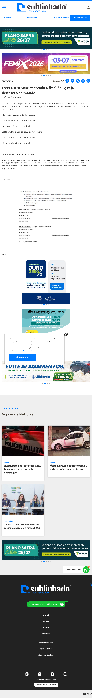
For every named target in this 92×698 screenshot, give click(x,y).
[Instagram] (27, 674)
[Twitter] (72, 81)
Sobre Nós (46, 634)
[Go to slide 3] (46, 49)
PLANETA (7, 18)
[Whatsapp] (78, 81)
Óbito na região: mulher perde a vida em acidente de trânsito (68, 467)
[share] (88, 81)
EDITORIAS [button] (78, 18)
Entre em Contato (46, 655)
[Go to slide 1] (41, 49)
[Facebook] (67, 81)
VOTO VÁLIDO (9, 521)
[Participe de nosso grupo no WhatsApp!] (76, 569)
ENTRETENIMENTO (61, 18)
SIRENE (7, 462)
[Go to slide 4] (48, 49)
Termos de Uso (46, 649)
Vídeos (46, 628)
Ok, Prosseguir (22, 357)
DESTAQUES (7, 81)
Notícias (46, 621)
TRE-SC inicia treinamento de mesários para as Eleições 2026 (22, 526)
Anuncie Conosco (46, 643)
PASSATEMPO (32, 18)
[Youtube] (65, 674)
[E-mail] (83, 81)
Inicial (46, 615)
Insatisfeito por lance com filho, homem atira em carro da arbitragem (22, 469)
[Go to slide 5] (50, 49)
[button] (46, 604)
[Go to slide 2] (44, 49)
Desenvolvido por (46, 685)
